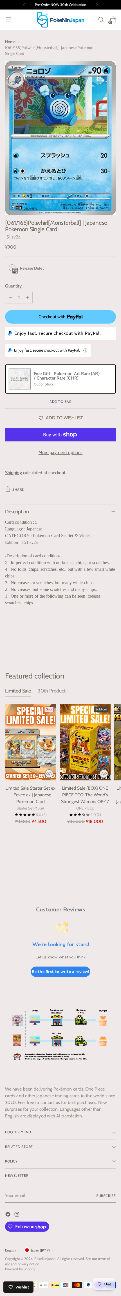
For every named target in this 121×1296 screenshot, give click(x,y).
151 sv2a (13, 237)
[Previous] (24, 5)
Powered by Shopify (20, 1269)
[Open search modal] (101, 19)
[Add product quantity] (27, 297)
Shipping (13, 472)
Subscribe (106, 1196)
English (10, 1250)
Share (18, 489)
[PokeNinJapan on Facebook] (8, 1215)
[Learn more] (85, 350)
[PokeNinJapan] (60, 20)
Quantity (13, 286)
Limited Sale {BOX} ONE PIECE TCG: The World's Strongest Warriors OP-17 (85, 794)
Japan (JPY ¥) (40, 1250)
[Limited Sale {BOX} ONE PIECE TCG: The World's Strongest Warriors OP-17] (85, 742)
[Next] (97, 5)
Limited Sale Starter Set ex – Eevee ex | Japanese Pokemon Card (30, 794)
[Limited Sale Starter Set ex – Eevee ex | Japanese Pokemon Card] (30, 742)
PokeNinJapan (44, 1259)
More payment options (61, 452)
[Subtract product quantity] (10, 297)
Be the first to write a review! (60, 971)
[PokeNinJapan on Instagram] (17, 1215)
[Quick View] (49, 773)
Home (10, 41)
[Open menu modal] (8, 19)
